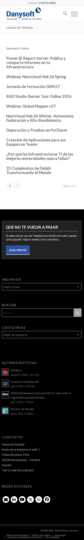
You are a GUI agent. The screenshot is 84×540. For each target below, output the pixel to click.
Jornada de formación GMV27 (33, 86)
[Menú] (72, 14)
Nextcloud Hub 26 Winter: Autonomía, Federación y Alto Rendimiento (40, 118)
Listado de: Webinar (19, 27)
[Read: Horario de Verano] (5, 410)
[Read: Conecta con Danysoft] (5, 383)
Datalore (16, 370)
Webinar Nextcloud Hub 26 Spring (36, 76)
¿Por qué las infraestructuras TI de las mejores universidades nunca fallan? (39, 156)
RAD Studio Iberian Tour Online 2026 (38, 96)
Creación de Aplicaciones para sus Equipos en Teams (36, 142)
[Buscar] (63, 14)
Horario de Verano (22, 409)
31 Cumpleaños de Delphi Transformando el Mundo (28, 170)
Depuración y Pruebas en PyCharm (36, 130)
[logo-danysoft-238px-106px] (34, 14)
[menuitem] (63, 14)
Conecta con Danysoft (25, 381)
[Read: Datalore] (5, 372)
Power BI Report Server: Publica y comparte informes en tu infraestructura (36, 62)
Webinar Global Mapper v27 (31, 106)
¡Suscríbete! (18, 250)
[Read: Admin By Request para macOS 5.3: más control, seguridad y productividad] (5, 394)
